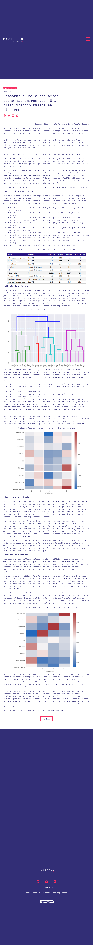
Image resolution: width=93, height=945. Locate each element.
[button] (4, 115)
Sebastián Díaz (41, 124)
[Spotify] (55, 882)
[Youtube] (46, 882)
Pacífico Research (82, 124)
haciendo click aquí (55, 710)
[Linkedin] (38, 882)
